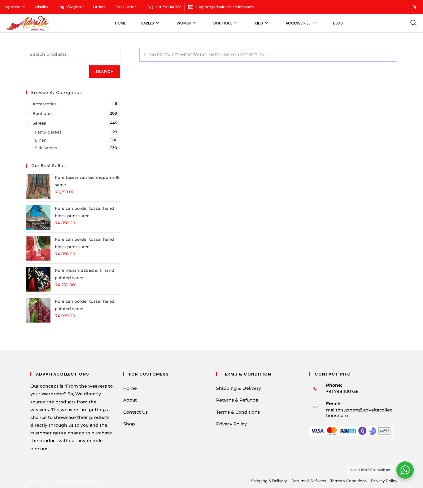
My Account (15, 7)
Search (104, 71)
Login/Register (71, 7)
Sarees (147, 23)
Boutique (222, 23)
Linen (41, 140)
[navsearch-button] (413, 23)
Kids (259, 23)
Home (120, 23)
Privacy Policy (231, 424)
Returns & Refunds (237, 400)
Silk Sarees (46, 147)
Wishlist (41, 7)
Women (184, 23)
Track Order (125, 7)
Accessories (298, 23)
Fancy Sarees (48, 132)
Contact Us (135, 412)
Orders (99, 7)
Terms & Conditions (238, 412)
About (130, 400)
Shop (129, 424)
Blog (338, 23)
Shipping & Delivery (238, 388)
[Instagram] (414, 7)
